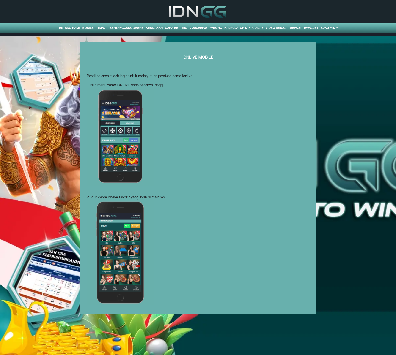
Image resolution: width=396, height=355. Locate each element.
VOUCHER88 (198, 28)
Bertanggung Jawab (126, 28)
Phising (216, 28)
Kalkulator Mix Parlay (243, 28)
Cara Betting (176, 28)
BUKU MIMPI (330, 28)
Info (101, 28)
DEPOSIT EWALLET (304, 28)
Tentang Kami (68, 28)
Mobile (88, 28)
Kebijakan (154, 28)
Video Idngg (276, 28)
